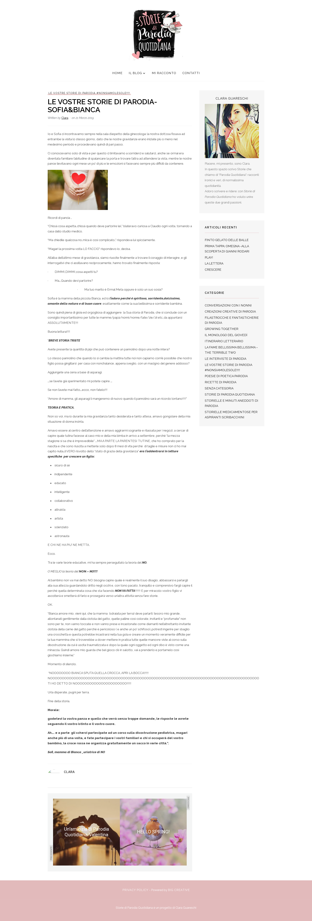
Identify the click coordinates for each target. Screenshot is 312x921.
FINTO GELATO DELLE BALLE (227, 240)
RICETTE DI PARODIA (220, 382)
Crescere (213, 269)
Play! (209, 257)
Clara (64, 118)
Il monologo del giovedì (226, 335)
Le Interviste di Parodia (225, 358)
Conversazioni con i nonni (228, 305)
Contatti (191, 73)
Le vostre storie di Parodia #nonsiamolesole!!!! (89, 93)
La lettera (214, 263)
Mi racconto (164, 73)
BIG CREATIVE (179, 890)
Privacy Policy (135, 890)
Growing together (221, 329)
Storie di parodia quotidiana (230, 394)
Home (117, 73)
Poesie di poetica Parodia (226, 376)
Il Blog (135, 73)
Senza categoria (219, 388)
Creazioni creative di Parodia (230, 311)
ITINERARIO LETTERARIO (224, 341)
